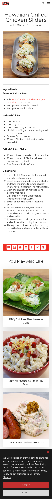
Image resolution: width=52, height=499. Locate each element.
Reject (26, 493)
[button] (48, 452)
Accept (26, 485)
